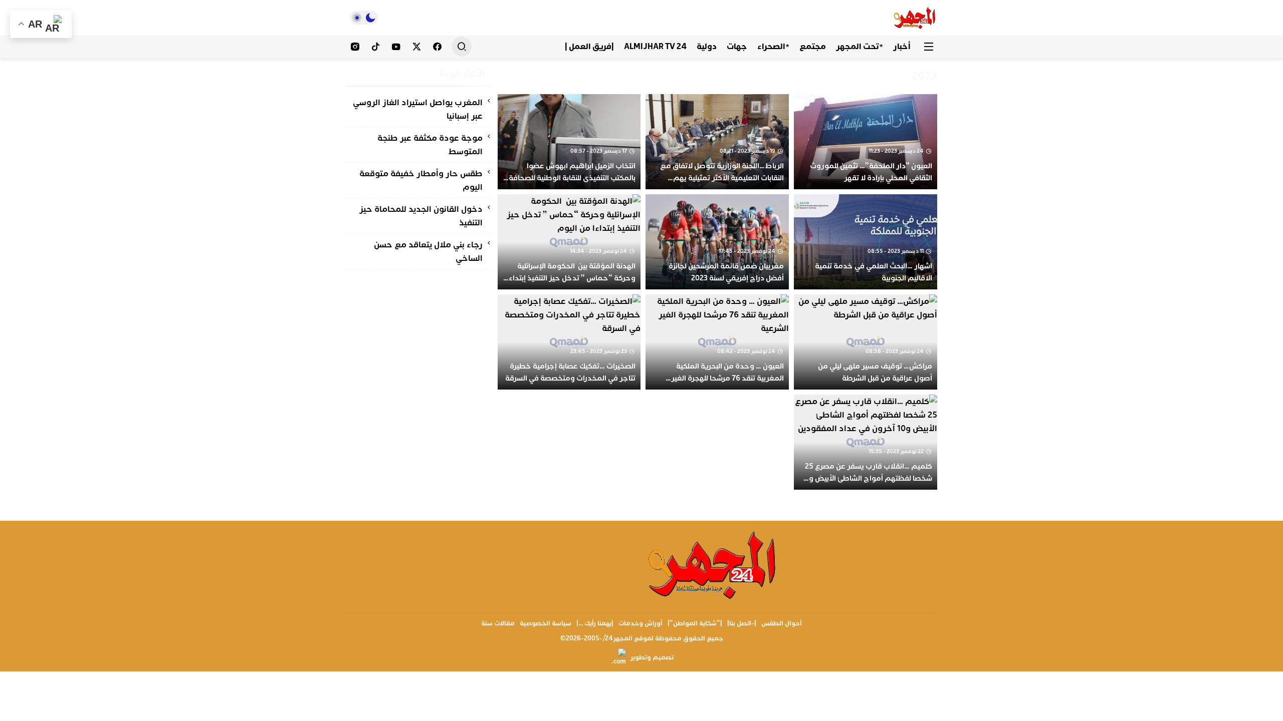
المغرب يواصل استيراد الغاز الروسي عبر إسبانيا (418, 109)
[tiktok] (375, 47)
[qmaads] (713, 564)
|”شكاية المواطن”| (695, 623)
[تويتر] (416, 47)
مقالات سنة (498, 623)
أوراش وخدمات (640, 623)
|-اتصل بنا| (741, 623)
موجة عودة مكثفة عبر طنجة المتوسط (430, 144)
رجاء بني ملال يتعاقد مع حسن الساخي (428, 251)
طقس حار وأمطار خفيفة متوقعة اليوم (421, 180)
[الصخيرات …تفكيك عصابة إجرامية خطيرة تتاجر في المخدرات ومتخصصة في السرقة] (569, 342)
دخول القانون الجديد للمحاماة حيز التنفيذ (421, 215)
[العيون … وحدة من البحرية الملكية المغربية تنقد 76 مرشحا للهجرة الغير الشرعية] (717, 342)
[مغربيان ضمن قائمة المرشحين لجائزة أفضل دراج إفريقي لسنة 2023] (717, 241)
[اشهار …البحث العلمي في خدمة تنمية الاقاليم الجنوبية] (865, 241)
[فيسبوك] (437, 47)
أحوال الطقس (781, 623)
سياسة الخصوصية (545, 623)
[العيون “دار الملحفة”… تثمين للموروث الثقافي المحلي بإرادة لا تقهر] (865, 141)
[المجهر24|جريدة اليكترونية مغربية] (915, 17)
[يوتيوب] (396, 47)
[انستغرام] (355, 47)
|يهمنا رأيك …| (594, 623)
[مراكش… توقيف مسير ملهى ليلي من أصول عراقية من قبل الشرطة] (865, 342)
